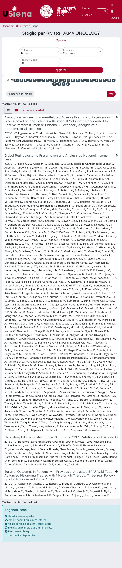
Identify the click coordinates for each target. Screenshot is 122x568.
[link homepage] (18, 11)
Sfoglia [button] (86, 14)
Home (86, 8)
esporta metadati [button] (33, 110)
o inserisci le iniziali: (20, 94)
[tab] (8, 110)
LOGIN (115, 17)
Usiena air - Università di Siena (20, 26)
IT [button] (112, 5)
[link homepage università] (57, 11)
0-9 (16, 80)
